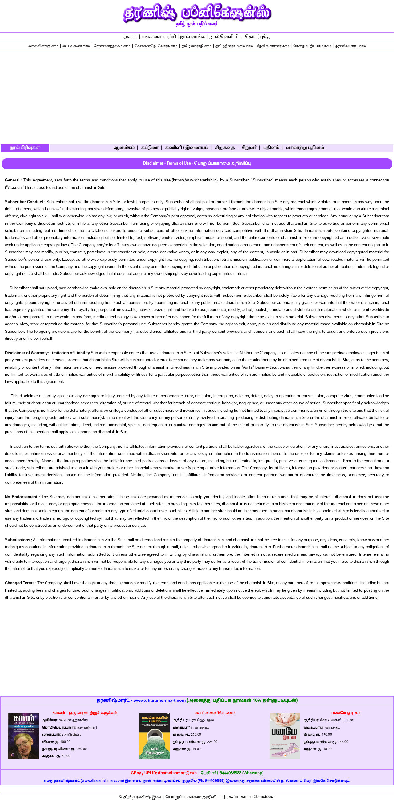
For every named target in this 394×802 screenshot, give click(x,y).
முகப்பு (130, 36)
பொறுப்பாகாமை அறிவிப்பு (194, 797)
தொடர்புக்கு (258, 36)
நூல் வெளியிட (225, 36)
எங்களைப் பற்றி (159, 36)
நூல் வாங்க (192, 36)
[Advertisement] (197, 97)
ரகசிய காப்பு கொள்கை (251, 797)
